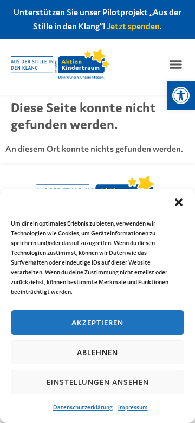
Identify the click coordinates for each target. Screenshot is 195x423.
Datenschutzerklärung (83, 407)
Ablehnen (97, 352)
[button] (181, 95)
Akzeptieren (97, 323)
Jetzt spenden (133, 26)
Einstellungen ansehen (98, 382)
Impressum (133, 407)
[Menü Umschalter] (176, 64)
